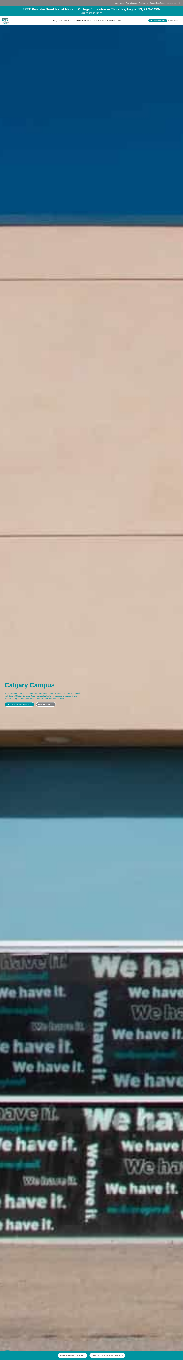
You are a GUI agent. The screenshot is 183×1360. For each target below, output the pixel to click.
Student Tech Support (158, 3)
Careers (110, 20)
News (116, 3)
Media (122, 3)
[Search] (180, 3)
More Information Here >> (92, 13)
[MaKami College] (12, 20)
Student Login (172, 3)
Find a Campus (131, 3)
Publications (143, 3)
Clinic (119, 20)
